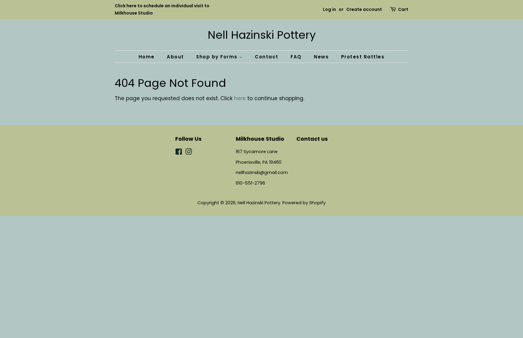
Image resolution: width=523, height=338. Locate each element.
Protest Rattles (363, 57)
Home (147, 57)
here (240, 98)
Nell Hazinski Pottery (262, 34)
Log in (329, 9)
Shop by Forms (217, 57)
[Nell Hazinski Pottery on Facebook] (178, 153)
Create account (364, 9)
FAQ (296, 57)
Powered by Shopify (304, 203)
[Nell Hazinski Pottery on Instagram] (188, 153)
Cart (403, 9)
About (175, 57)
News (321, 57)
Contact (266, 57)
